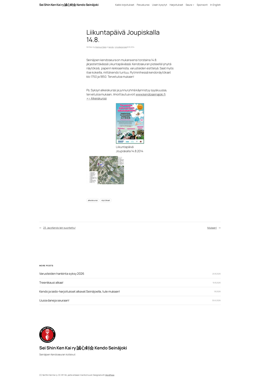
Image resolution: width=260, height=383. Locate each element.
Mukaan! (212, 227)
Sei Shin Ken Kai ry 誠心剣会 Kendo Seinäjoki (68, 5)
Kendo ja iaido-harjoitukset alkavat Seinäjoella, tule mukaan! (79, 291)
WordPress (109, 375)
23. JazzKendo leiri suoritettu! (59, 227)
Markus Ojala (100, 47)
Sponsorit (202, 4)
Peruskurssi (143, 4)
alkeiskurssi (93, 200)
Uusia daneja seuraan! (54, 300)
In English (215, 4)
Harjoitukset (176, 4)
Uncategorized (121, 47)
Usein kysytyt (159, 4)
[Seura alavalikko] (193, 5)
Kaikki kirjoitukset (124, 4)
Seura (189, 4)
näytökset (105, 200)
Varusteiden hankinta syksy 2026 (61, 273)
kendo (111, 47)
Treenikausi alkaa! (51, 282)
